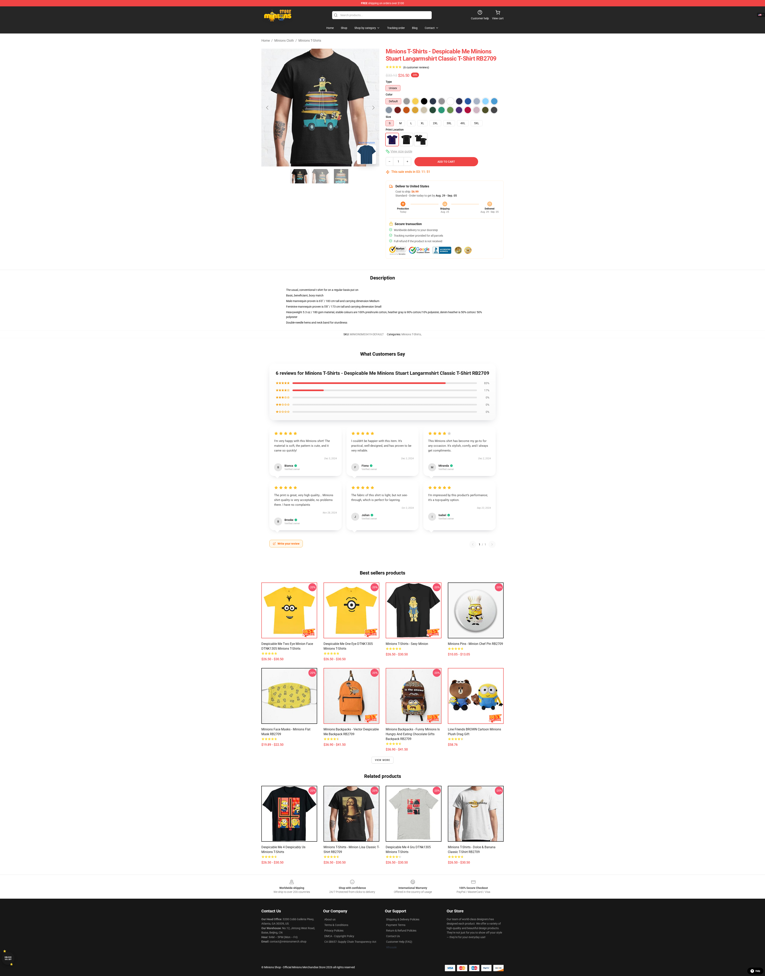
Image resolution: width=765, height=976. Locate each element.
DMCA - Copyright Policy (339, 936)
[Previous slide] (267, 107)
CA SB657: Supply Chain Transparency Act (350, 941)
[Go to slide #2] (320, 176)
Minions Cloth (284, 40)
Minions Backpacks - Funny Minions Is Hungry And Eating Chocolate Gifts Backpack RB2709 (413, 734)
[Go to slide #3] (341, 176)
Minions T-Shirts (309, 40)
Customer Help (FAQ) (399, 941)
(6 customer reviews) (416, 67)
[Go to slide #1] (299, 176)
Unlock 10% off (8, 958)
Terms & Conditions (336, 925)
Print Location (395, 129)
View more (382, 760)
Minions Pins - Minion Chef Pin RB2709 (475, 644)
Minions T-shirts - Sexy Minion (407, 644)
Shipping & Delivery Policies (402, 919)
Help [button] (757, 971)
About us (329, 919)
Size (388, 116)
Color (389, 94)
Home (265, 40)
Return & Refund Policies (401, 930)
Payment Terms (395, 925)
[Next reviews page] (492, 544)
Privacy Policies (333, 930)
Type (389, 81)
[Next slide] (373, 107)
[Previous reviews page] (472, 544)
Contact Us (393, 936)
